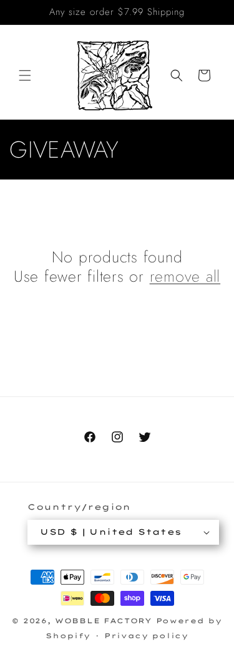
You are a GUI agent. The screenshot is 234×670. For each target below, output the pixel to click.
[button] (25, 75)
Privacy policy (146, 635)
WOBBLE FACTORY (103, 620)
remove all (185, 276)
